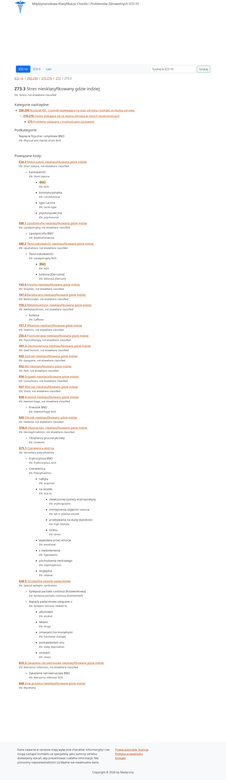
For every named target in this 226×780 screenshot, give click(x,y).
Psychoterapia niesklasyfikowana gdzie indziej (53, 336)
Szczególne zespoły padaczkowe (45, 581)
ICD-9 (36, 69)
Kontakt (120, 758)
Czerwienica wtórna (36, 448)
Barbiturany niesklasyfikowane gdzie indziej (52, 295)
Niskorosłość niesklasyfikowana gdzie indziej (53, 162)
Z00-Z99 (32, 78)
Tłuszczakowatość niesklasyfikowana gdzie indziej (56, 244)
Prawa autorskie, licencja (131, 750)
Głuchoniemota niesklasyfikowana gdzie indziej (55, 346)
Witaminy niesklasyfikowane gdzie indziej (50, 325)
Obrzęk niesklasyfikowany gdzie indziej (48, 417)
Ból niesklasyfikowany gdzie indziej (45, 366)
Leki (48, 69)
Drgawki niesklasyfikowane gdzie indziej (49, 377)
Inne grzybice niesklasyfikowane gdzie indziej (52, 683)
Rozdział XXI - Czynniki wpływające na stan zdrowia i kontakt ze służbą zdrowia (77, 110)
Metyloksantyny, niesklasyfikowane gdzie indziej (55, 305)
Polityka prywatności (129, 754)
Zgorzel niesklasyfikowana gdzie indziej (48, 356)
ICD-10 (23, 69)
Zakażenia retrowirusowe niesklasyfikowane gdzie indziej (61, 663)
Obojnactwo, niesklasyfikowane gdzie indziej (53, 428)
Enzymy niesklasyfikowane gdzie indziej (49, 285)
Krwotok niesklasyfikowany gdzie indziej (49, 397)
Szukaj (203, 69)
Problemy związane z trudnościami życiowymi (61, 122)
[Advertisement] (113, 39)
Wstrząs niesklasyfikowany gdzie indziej (48, 387)
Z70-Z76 (46, 78)
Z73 (58, 78)
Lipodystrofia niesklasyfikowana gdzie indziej (53, 223)
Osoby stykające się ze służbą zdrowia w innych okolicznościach (71, 116)
